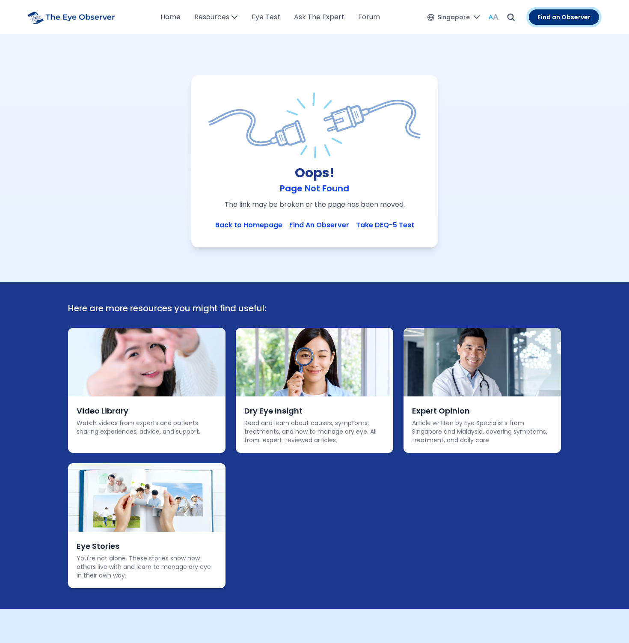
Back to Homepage (248, 225)
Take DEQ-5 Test (385, 225)
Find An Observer (319, 225)
